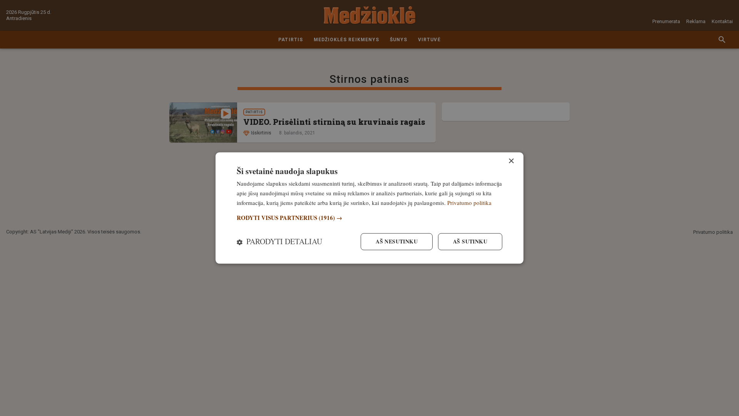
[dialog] (369, 207)
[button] (369, 217)
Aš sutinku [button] (470, 242)
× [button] (511, 161)
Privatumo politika (469, 202)
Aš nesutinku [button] (397, 242)
